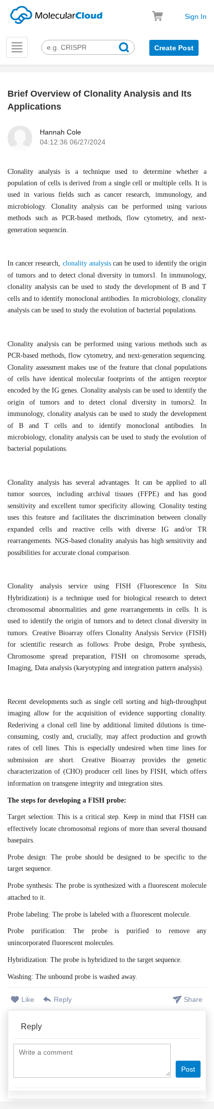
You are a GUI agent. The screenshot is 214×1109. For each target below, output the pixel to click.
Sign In (196, 16)
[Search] (123, 48)
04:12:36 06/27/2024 (73, 142)
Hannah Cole (60, 132)
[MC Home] (56, 13)
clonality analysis (87, 263)
